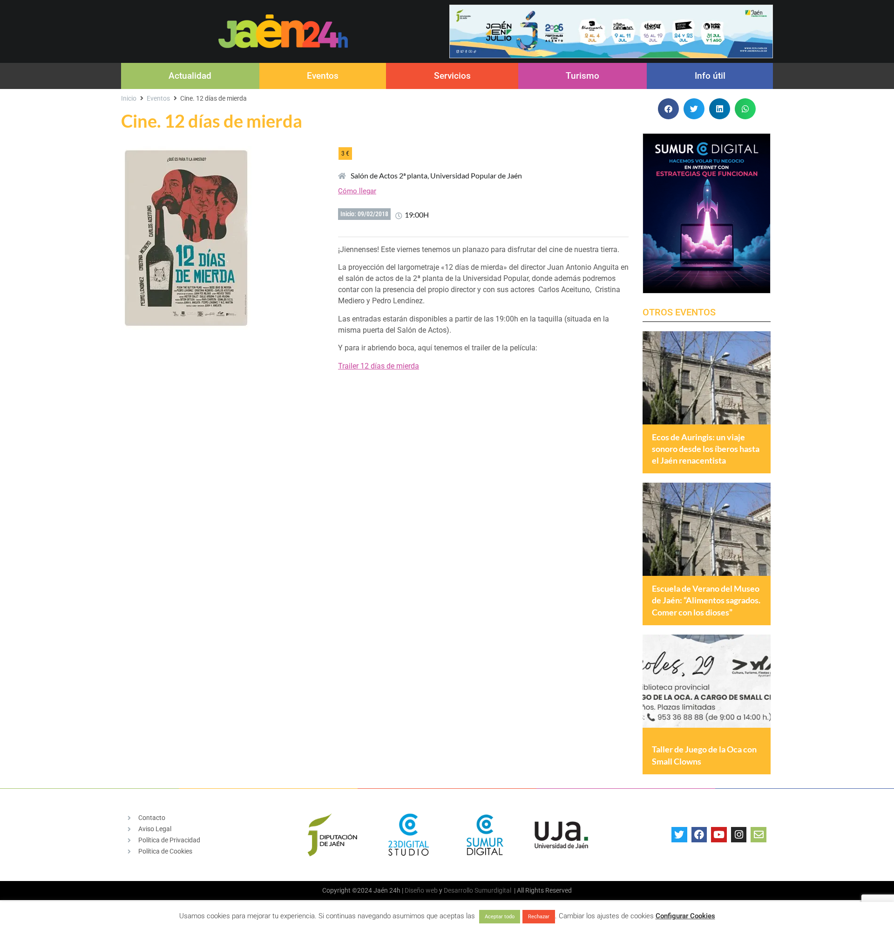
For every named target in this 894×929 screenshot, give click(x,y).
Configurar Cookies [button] (685, 916)
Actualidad (190, 75)
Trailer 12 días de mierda (378, 366)
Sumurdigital (492, 890)
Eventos (323, 75)
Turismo (582, 75)
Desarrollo (458, 890)
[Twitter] (679, 835)
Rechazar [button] (538, 917)
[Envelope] (758, 835)
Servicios (452, 75)
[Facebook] (699, 835)
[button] (668, 108)
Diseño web (421, 890)
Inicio (128, 98)
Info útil (710, 75)
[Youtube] (719, 835)
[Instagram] (739, 835)
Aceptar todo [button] (500, 917)
